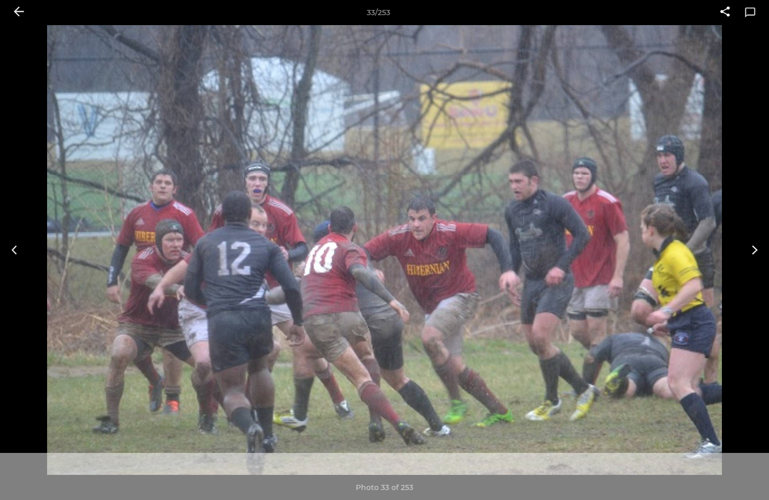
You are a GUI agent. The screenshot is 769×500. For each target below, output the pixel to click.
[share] (725, 12)
